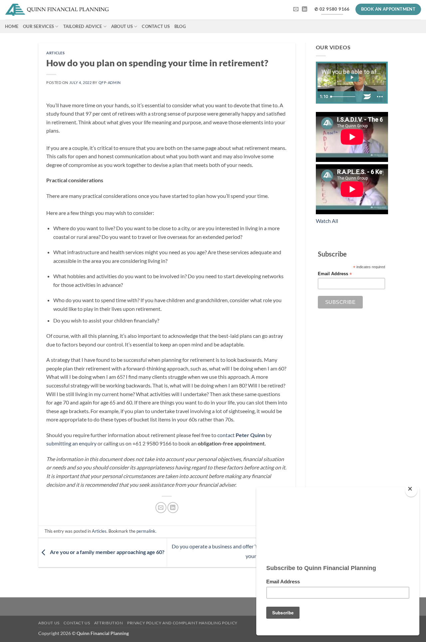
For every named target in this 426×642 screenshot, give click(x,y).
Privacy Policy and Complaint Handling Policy (182, 622)
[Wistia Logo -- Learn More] (367, 96)
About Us (122, 26)
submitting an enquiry (71, 443)
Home (11, 26)
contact (241, 435)
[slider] (344, 96)
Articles (55, 53)
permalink (145, 531)
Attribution (108, 622)
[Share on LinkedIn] (172, 507)
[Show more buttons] (379, 96)
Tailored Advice (82, 26)
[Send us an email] (296, 9)
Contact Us (156, 26)
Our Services (38, 26)
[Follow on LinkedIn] (304, 9)
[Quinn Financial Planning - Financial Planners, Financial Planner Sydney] (57, 10)
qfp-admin (110, 82)
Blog (180, 26)
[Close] (411, 490)
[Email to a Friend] (160, 507)
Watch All (327, 221)
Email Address (335, 274)
